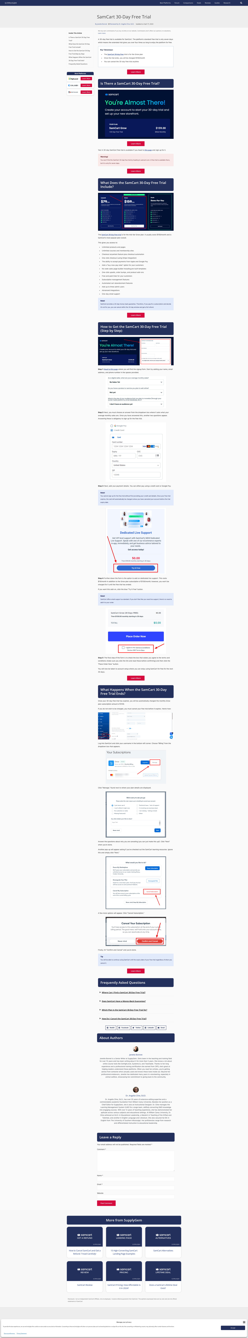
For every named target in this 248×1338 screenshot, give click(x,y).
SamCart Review (84, 1285)
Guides (217, 3)
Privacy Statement (22, 1333)
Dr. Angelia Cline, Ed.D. (136, 1095)
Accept (233, 1328)
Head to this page (111, 369)
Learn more (101, 33)
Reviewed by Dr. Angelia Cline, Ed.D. (122, 24)
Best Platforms (165, 3)
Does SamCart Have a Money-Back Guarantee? (124, 1001)
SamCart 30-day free (116, 54)
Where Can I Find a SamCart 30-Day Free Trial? (123, 992)
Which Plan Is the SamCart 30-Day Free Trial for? (124, 1010)
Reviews (208, 3)
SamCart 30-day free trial (111, 235)
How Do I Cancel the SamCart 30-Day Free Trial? (124, 1018)
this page (148, 150)
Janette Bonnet (135, 1054)
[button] (244, 1322)
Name (100, 1175)
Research (227, 3)
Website (100, 1193)
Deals (199, 3)
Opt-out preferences (9, 1333)
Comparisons (188, 3)
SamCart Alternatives (163, 1250)
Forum (177, 3)
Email (100, 1184)
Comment (101, 1149)
